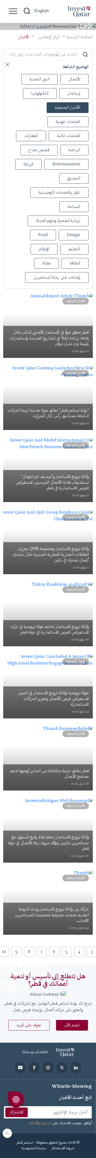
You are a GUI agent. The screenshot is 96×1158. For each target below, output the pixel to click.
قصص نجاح (39, 150)
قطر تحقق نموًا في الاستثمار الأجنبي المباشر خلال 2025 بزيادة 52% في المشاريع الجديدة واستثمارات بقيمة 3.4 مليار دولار (49, 338)
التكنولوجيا (40, 93)
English (41, 11)
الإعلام (44, 249)
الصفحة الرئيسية (80, 37)
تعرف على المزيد (29, 1025)
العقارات (31, 136)
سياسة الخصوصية (34, 1148)
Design (73, 235)
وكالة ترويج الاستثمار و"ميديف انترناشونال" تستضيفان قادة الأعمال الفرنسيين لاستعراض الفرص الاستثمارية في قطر (52, 482)
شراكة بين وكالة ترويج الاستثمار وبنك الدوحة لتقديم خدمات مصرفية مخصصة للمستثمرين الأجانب (52, 915)
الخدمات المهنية (68, 122)
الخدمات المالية (68, 136)
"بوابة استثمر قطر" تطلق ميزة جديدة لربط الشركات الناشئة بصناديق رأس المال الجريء (48, 413)
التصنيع (73, 178)
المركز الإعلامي (49, 37)
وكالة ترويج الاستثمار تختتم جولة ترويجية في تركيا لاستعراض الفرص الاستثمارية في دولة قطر (50, 630)
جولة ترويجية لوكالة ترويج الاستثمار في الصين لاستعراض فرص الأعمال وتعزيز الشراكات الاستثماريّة (53, 699)
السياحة (74, 207)
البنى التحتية (39, 79)
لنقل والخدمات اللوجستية (59, 192)
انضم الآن (72, 1025)
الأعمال (74, 79)
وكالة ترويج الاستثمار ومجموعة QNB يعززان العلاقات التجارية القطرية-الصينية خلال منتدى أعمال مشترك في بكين (51, 554)
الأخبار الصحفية (67, 107)
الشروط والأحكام (40, 1123)
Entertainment (66, 164)
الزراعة (28, 164)
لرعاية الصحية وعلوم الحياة (58, 221)
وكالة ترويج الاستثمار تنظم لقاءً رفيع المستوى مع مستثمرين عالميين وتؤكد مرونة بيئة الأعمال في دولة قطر (48, 843)
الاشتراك (16, 1112)
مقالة (46, 263)
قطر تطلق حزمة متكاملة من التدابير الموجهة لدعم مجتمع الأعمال (49, 774)
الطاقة (75, 263)
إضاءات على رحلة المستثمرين (56, 277)
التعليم (74, 249)
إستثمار (74, 93)
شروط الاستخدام (63, 1148)
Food (43, 235)
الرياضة (74, 150)
